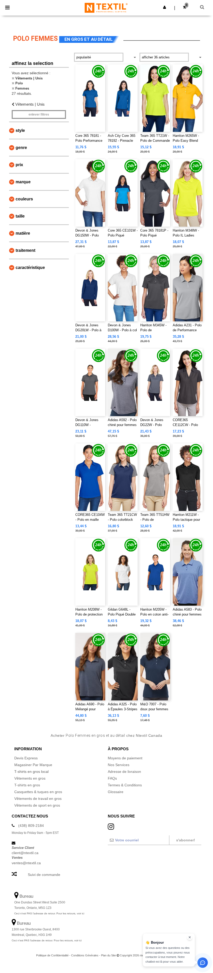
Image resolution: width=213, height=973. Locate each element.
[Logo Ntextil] (106, 7)
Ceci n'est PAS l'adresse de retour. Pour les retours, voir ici (49, 913)
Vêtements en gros (29, 778)
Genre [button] (21, 147)
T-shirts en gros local (31, 771)
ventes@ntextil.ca (26, 863)
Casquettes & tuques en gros (38, 792)
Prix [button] (19, 165)
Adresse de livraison (124, 771)
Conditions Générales (84, 955)
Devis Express (26, 758)
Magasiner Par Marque (33, 765)
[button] (164, 7)
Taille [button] (20, 216)
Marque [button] (23, 182)
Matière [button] (23, 233)
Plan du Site (108, 955)
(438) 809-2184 (31, 825)
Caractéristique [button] (30, 267)
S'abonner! (185, 840)
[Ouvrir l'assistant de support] (202, 962)
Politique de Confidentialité (52, 955)
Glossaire (115, 792)
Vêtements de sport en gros (37, 805)
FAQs (112, 778)
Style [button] (20, 130)
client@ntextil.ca (25, 853)
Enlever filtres (39, 114)
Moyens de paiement (125, 758)
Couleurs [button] (24, 199)
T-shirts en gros (27, 785)
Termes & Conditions (125, 785)
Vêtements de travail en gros (38, 798)
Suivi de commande (44, 875)
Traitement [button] (25, 250)
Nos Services (118, 765)
